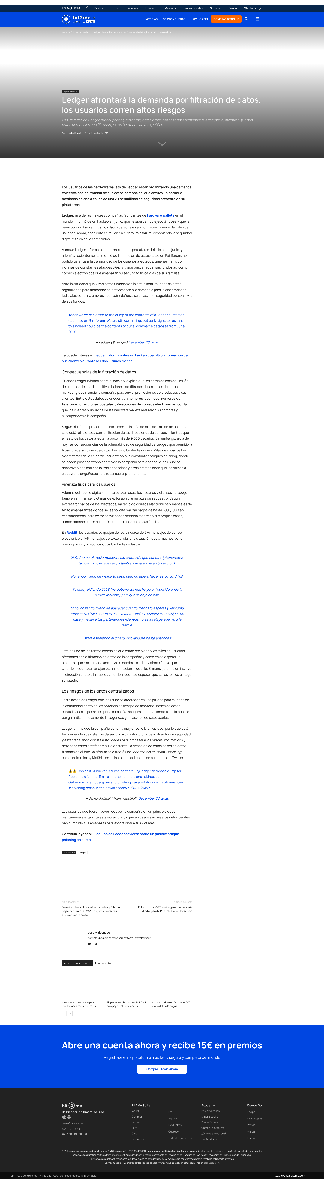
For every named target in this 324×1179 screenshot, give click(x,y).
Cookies (58, 1175)
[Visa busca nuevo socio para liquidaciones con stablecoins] (82, 985)
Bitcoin (115, 8)
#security (94, 788)
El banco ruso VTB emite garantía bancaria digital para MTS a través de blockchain (165, 909)
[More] (126, 173)
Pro (170, 1112)
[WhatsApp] (83, 173)
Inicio (65, 32)
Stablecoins (251, 8)
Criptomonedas (174, 19)
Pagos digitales (194, 8)
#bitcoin (148, 782)
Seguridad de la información (81, 1175)
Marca (251, 1131)
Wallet (135, 1111)
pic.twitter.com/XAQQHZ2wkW (126, 788)
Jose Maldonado (74, 133)
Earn (134, 1128)
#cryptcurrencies (170, 782)
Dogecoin (132, 8)
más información (115, 1155)
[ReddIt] (100, 173)
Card (134, 1133)
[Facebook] (65, 173)
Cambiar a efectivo (212, 1128)
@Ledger (144, 771)
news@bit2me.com (73, 1123)
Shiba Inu (215, 8)
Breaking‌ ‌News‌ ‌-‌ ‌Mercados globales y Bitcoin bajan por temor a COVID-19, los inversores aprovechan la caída (91, 911)
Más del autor (103, 963)
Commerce (138, 1139)
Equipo (251, 1112)
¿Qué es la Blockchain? (215, 1133)
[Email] (108, 173)
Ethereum (151, 8)
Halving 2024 (199, 19)
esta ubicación (211, 1162)
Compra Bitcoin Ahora (162, 1069)
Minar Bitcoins (209, 1116)
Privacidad (45, 1175)
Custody (173, 1131)
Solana (233, 8)
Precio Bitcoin (209, 1122)
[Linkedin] (91, 173)
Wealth (172, 1118)
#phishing (76, 788)
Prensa (251, 1125)
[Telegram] (117, 173)
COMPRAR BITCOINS (226, 19)
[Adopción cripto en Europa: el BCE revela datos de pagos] (172, 985)
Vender (136, 1122)
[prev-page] (64, 1013)
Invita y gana (254, 1118)
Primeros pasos (210, 1111)
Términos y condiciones (23, 1175)
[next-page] (70, 1013)
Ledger (82, 852)
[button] (246, 19)
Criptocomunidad (80, 32)
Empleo (251, 1138)
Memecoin (171, 8)
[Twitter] (74, 173)
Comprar (137, 1116)
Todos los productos (180, 1138)
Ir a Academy (209, 1139)
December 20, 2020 (143, 342)
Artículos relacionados (77, 963)
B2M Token (175, 1125)
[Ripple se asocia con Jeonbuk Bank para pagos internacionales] (127, 985)
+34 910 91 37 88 (71, 1128)
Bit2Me (98, 8)
